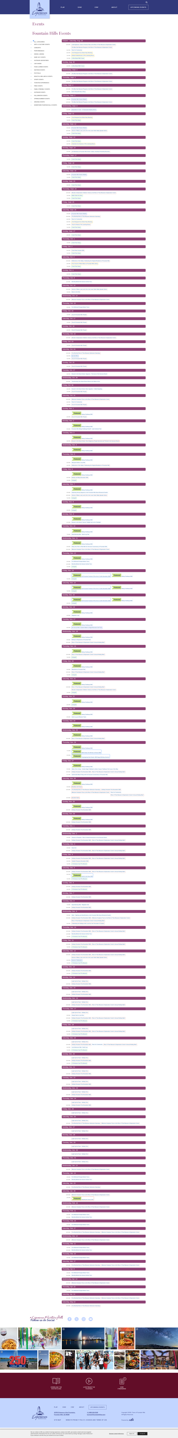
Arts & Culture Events (42, 44)
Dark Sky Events (40, 57)
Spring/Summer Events (42, 98)
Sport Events (39, 79)
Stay (96, 7)
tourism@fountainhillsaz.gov (96, 1414)
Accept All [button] (142, 1433)
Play (63, 7)
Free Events (38, 86)
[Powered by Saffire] (131, 1419)
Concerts (37, 47)
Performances (39, 51)
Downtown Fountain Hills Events (45, 105)
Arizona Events (39, 102)
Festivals (37, 73)
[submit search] (146, 2)
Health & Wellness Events (43, 76)
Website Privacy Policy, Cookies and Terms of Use (86, 1420)
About (114, 7)
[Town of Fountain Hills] (40, 9)
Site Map (57, 1420)
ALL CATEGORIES (39, 42)
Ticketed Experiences (41, 82)
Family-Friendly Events (42, 89)
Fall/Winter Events (40, 95)
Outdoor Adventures (41, 60)
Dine (80, 7)
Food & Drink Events (41, 67)
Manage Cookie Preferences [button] (116, 1433)
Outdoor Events (39, 92)
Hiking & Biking (39, 54)
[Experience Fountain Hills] (39, 1413)
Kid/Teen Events (39, 70)
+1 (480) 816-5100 (92, 1412)
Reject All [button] (131, 1433)
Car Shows (38, 63)
